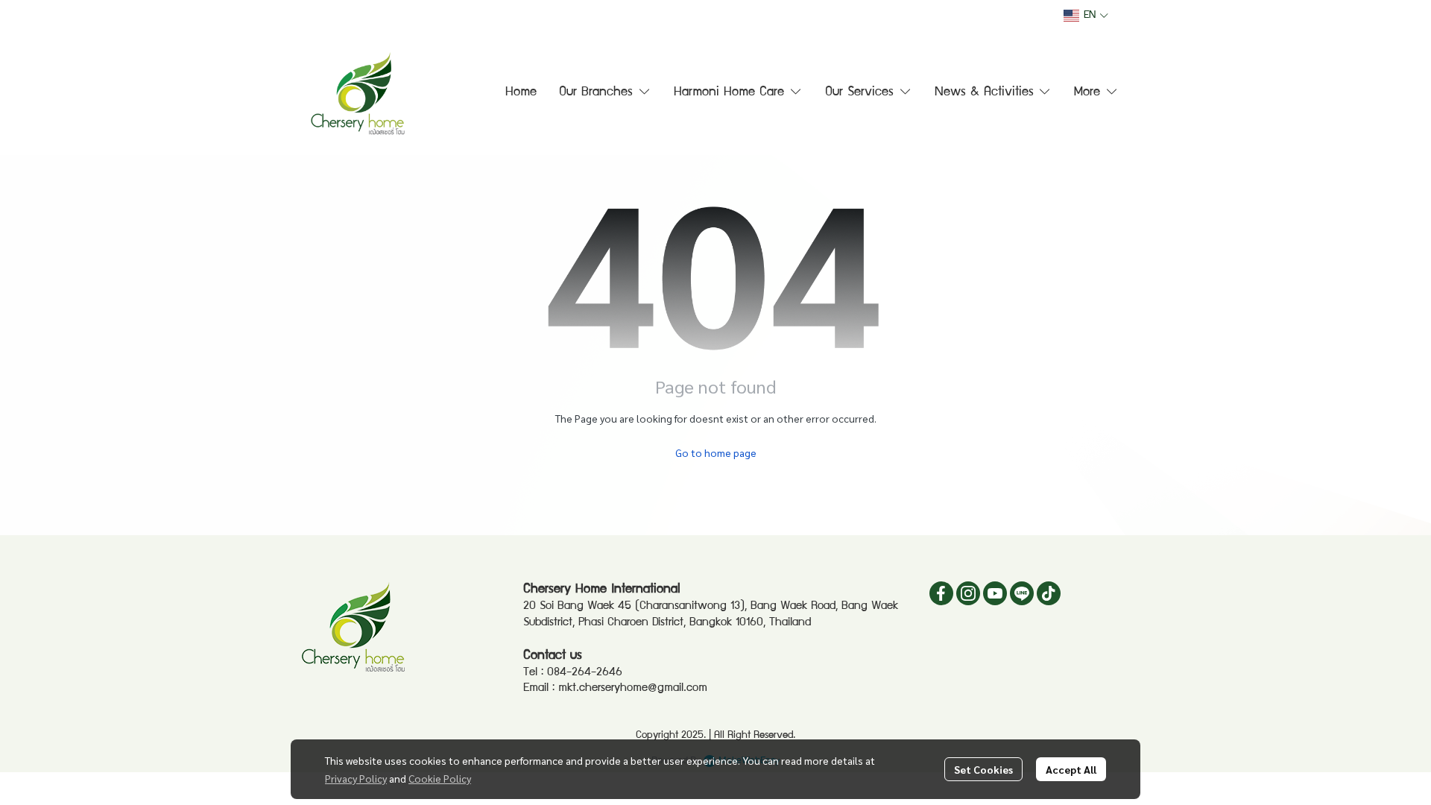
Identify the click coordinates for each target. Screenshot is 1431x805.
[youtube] (995, 593)
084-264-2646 (584, 673)
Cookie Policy (439, 778)
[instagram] (968, 593)
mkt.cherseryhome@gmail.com (632, 689)
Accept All (1071, 769)
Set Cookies (983, 769)
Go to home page (715, 452)
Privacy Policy (356, 778)
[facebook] (941, 593)
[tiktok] (1049, 593)
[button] (1086, 15)
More (1089, 92)
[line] (1022, 593)
